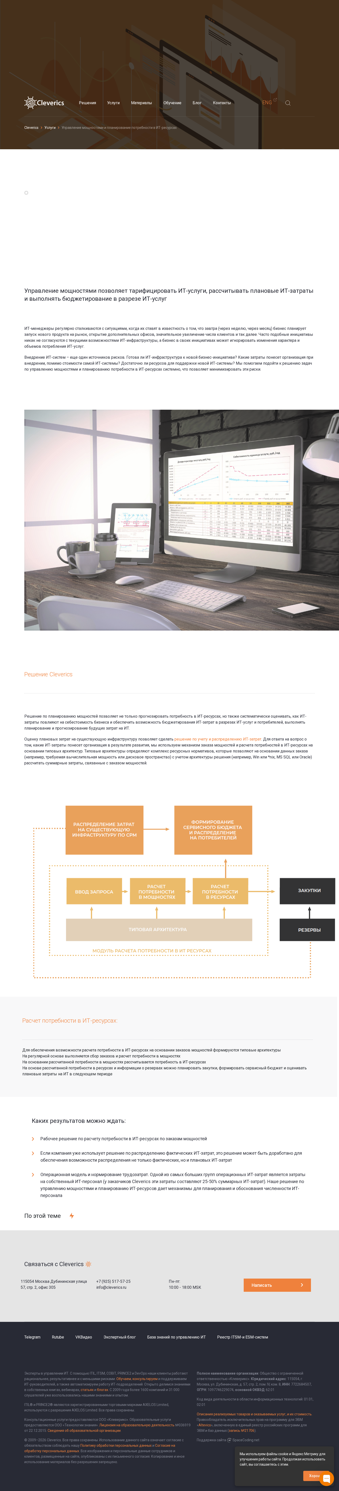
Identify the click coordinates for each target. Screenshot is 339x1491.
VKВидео (83, 1337)
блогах (102, 1390)
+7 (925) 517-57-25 (113, 1281)
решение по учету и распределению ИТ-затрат (217, 739)
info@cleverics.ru (111, 1287)
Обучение (172, 102)
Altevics (205, 1425)
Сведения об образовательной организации (84, 1431)
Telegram (32, 1337)
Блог (197, 102)
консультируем (145, 1379)
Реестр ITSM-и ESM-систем (242, 1337)
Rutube (58, 1337)
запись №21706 (241, 1431)
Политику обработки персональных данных (116, 1445)
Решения (87, 102)
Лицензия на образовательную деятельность (136, 1425)
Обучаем (123, 1379)
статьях (87, 1390)
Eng (267, 102)
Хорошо (316, 1476)
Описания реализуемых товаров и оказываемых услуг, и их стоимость (254, 1414)
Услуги (113, 102)
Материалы (141, 102)
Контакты (222, 102)
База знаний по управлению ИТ (176, 1337)
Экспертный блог (119, 1337)
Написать (262, 1285)
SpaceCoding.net (246, 1440)
